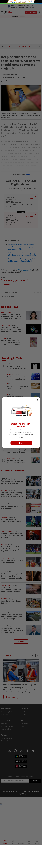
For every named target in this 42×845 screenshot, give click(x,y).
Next (21, 443)
